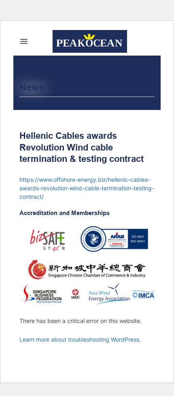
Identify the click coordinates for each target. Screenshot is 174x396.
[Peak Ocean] (89, 41)
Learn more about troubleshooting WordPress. (80, 339)
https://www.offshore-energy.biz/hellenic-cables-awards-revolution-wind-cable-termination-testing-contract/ (86, 188)
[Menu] (23, 41)
